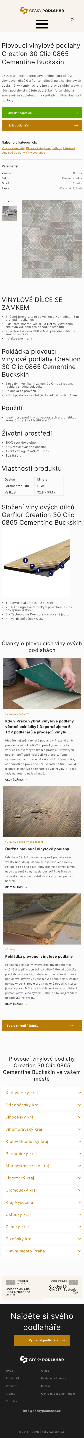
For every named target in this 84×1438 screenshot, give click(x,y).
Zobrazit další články (22, 1025)
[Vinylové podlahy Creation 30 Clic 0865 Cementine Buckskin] (52, 239)
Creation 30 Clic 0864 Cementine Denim (18, 1288)
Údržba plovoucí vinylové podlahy (37, 849)
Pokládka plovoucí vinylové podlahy (39, 956)
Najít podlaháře (18, 125)
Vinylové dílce (35, 152)
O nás (45, 1370)
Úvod (9, 1370)
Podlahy (11, 1386)
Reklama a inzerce (53, 1378)
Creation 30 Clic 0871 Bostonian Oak (63, 1287)
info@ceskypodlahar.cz (42, 1411)
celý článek (14, 779)
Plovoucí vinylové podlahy (44, 148)
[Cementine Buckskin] (9, 213)
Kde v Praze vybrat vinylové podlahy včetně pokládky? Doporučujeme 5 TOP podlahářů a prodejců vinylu (39, 726)
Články (10, 1393)
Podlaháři (12, 1378)
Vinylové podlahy (13, 148)
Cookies (11, 1401)
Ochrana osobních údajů (58, 1393)
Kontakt (46, 1386)
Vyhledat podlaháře (44, 1340)
